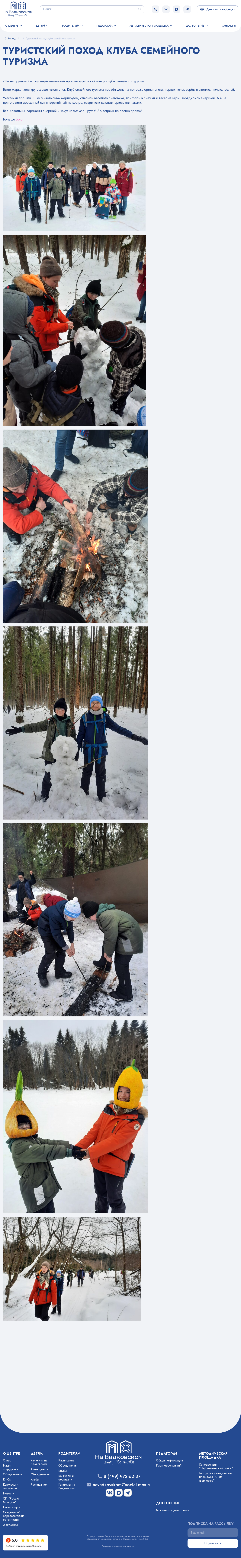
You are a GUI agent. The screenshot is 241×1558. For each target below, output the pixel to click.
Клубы (7, 1479)
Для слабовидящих (220, 9)
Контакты (228, 26)
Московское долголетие (172, 1510)
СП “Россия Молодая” (11, 1500)
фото (19, 119)
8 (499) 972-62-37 (122, 1476)
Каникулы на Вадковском (39, 1462)
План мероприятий (169, 1465)
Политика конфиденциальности (118, 1546)
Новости (8, 1493)
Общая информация (169, 1460)
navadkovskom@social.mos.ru (122, 1484)
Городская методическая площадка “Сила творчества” (215, 1477)
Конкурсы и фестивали (10, 1486)
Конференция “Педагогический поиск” (216, 1466)
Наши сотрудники (10, 1467)
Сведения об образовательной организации (14, 1516)
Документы (10, 1525)
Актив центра (39, 1469)
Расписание (39, 1484)
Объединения (12, 1474)
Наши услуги (11, 1507)
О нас (7, 1460)
